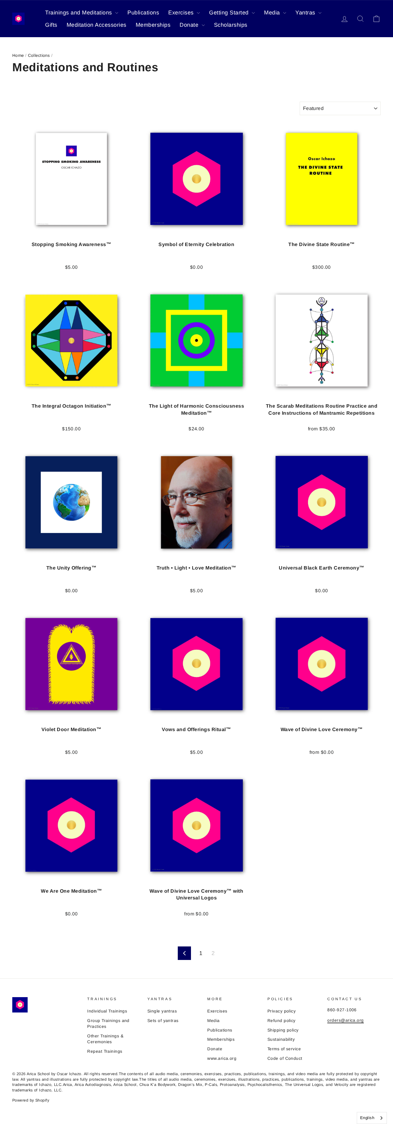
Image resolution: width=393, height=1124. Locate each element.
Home (18, 55)
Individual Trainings (107, 1011)
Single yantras (162, 1011)
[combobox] (372, 1118)
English (367, 1117)
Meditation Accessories (96, 25)
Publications (143, 13)
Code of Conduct (284, 1058)
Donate (190, 25)
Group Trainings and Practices (108, 1023)
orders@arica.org (345, 1020)
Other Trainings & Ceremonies (105, 1039)
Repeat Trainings (104, 1051)
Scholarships (230, 25)
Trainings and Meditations (79, 13)
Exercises (181, 13)
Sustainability (281, 1039)
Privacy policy (281, 1011)
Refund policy (281, 1020)
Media (273, 13)
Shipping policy (283, 1030)
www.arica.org (221, 1058)
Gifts (51, 25)
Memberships (153, 25)
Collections (39, 55)
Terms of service (284, 1049)
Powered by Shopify (30, 1100)
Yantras (306, 13)
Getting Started (229, 13)
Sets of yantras (163, 1020)
